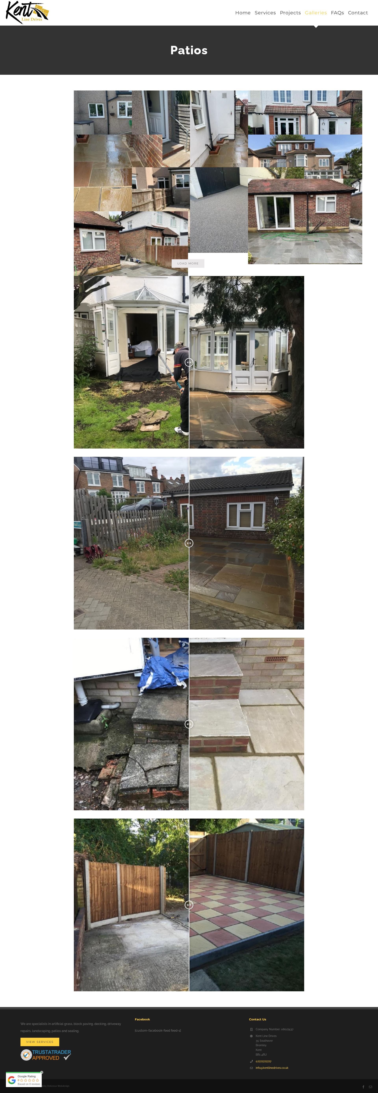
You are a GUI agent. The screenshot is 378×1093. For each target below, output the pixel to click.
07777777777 (263, 1061)
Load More (188, 263)
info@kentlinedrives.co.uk (272, 1067)
